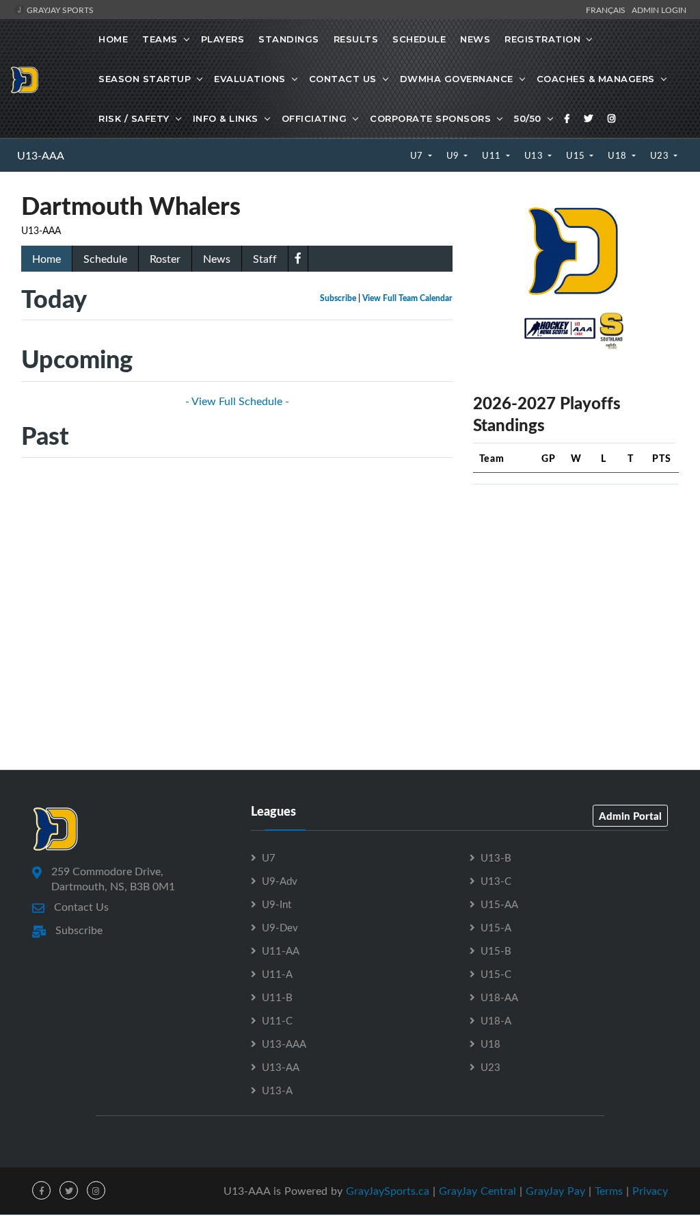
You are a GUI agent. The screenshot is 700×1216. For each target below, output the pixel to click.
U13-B (496, 857)
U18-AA (499, 997)
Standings (288, 39)
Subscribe (338, 298)
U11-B (277, 997)
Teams (160, 39)
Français (608, 9)
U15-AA (499, 904)
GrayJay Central (477, 1190)
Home (113, 39)
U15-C (496, 974)
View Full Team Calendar (407, 298)
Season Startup (144, 78)
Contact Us (343, 78)
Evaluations (250, 78)
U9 (454, 155)
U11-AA (280, 950)
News (475, 39)
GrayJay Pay (555, 1190)
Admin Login (659, 9)
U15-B (496, 950)
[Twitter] (588, 118)
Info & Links (225, 118)
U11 (492, 155)
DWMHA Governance (456, 78)
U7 (418, 155)
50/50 (527, 118)
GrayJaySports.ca (387, 1190)
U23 (660, 155)
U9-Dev (280, 927)
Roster (165, 258)
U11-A (277, 974)
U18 (618, 155)
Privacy (650, 1190)
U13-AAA (40, 155)
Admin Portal (630, 815)
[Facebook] (567, 118)
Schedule (419, 39)
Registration (542, 39)
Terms (609, 1190)
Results (356, 39)
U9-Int (276, 904)
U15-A (496, 927)
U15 (576, 155)
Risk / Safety (134, 118)
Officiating (314, 118)
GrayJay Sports (59, 9)
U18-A (496, 1020)
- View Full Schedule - (237, 401)
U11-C (277, 1020)
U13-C (496, 881)
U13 (535, 155)
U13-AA (280, 1067)
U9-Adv (279, 881)
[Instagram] (611, 118)
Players (223, 39)
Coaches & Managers (596, 78)
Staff (265, 258)
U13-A (277, 1090)
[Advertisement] (576, 581)
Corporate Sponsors (430, 118)
